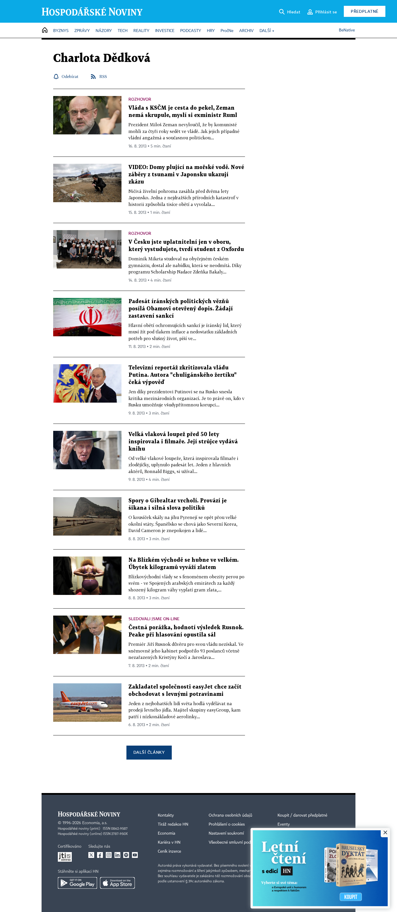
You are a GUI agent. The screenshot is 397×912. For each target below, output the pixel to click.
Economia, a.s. (94, 823)
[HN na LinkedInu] (117, 855)
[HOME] (44, 30)
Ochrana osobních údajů (230, 815)
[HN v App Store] (117, 883)
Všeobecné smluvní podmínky (235, 842)
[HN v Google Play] (77, 883)
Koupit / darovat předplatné (302, 815)
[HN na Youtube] (135, 855)
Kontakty (166, 815)
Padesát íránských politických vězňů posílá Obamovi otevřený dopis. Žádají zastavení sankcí (180, 309)
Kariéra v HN (169, 842)
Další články (148, 752)
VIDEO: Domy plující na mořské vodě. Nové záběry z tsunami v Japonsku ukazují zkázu (186, 174)
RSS (103, 76)
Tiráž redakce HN (173, 824)
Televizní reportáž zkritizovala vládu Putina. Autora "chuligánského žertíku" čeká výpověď (182, 375)
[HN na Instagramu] (109, 855)
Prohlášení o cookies (227, 824)
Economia (166, 833)
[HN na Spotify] (126, 855)
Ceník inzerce (169, 851)
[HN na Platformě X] (91, 855)
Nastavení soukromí (226, 833)
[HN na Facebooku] (100, 855)
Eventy (284, 824)
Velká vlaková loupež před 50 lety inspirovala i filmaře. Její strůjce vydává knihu (183, 441)
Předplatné (364, 11)
